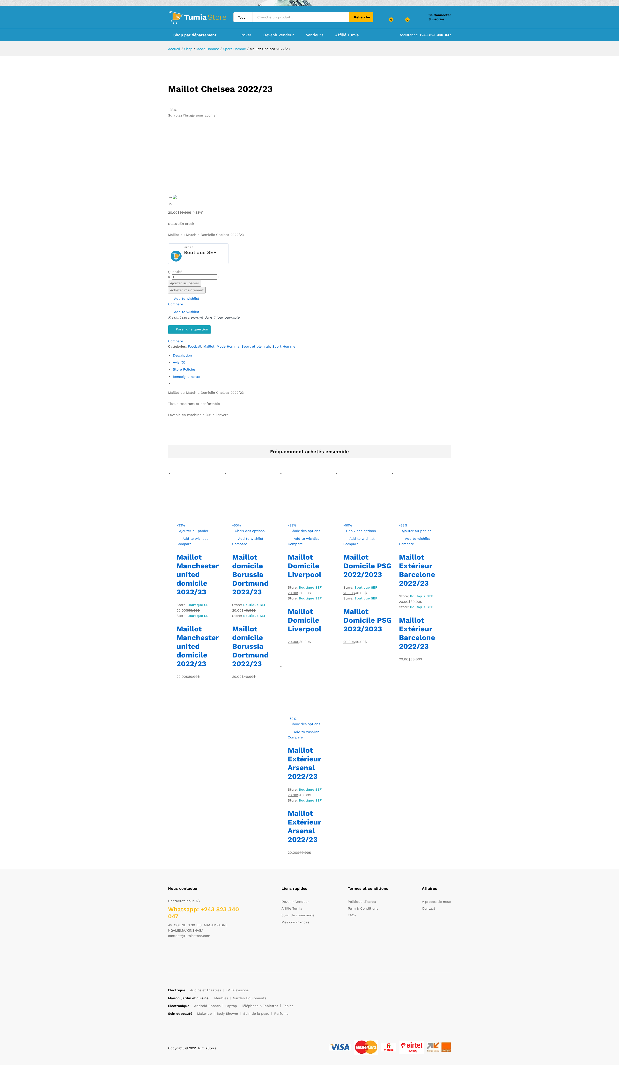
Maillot (208, 346)
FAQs (352, 915)
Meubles (221, 998)
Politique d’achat (362, 902)
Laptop (231, 1006)
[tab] (312, 355)
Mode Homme (228, 346)
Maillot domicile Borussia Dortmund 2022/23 (250, 574)
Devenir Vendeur (278, 35)
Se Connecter (439, 15)
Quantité (175, 272)
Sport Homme (283, 346)
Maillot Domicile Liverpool (304, 566)
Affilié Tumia (347, 35)
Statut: (174, 224)
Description (182, 355)
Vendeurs (314, 35)
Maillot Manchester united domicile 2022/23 (198, 574)
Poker (246, 35)
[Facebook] (169, 951)
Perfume (281, 1013)
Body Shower (227, 1013)
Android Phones (207, 1006)
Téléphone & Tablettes (260, 1006)
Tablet (288, 1006)
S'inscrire (436, 19)
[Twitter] (177, 951)
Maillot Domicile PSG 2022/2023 (367, 566)
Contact (428, 908)
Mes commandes (295, 922)
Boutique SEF (200, 252)
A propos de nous (436, 902)
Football (194, 346)
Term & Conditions (363, 908)
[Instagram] (199, 951)
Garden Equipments (249, 998)
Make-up (204, 1013)
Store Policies (184, 369)
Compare (175, 304)
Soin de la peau (256, 1013)
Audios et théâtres (205, 990)
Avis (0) (179, 362)
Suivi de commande (297, 915)
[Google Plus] (184, 951)
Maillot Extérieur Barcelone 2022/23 (417, 570)
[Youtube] (192, 951)
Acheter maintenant (187, 290)
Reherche (362, 17)
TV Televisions (237, 990)
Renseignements (186, 377)
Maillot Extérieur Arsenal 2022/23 (304, 763)
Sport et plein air (256, 346)
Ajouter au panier (184, 283)
